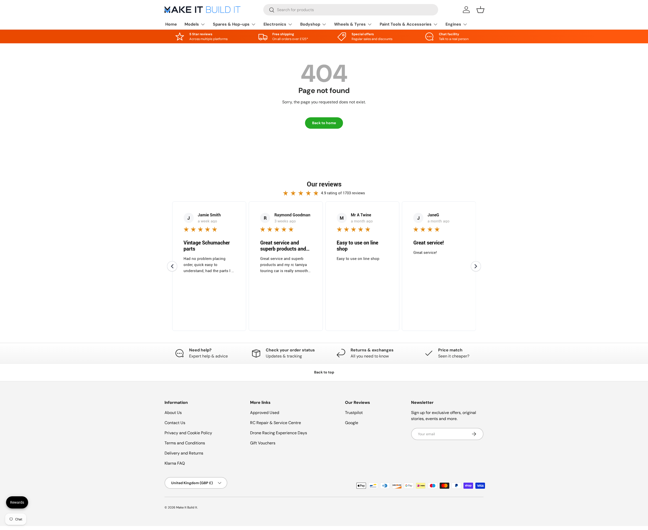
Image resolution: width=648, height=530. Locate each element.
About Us (173, 412)
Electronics (275, 24)
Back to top (324, 372)
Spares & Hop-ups (231, 24)
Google (351, 422)
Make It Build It (186, 507)
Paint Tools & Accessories (406, 24)
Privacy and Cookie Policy (188, 433)
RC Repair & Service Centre (275, 422)
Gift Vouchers (262, 443)
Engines (453, 24)
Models (192, 24)
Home (171, 24)
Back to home (324, 123)
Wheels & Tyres (350, 24)
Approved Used (264, 412)
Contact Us (175, 422)
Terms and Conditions (185, 443)
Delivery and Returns (184, 453)
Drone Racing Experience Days (278, 433)
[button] (480, 9)
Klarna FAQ (175, 463)
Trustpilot (354, 412)
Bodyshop (310, 24)
